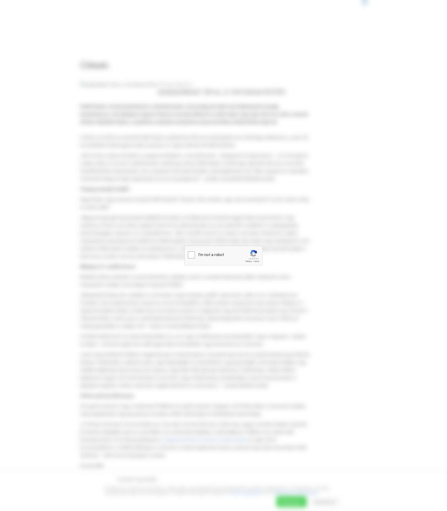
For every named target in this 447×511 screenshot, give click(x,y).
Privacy (248, 261)
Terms (256, 261)
